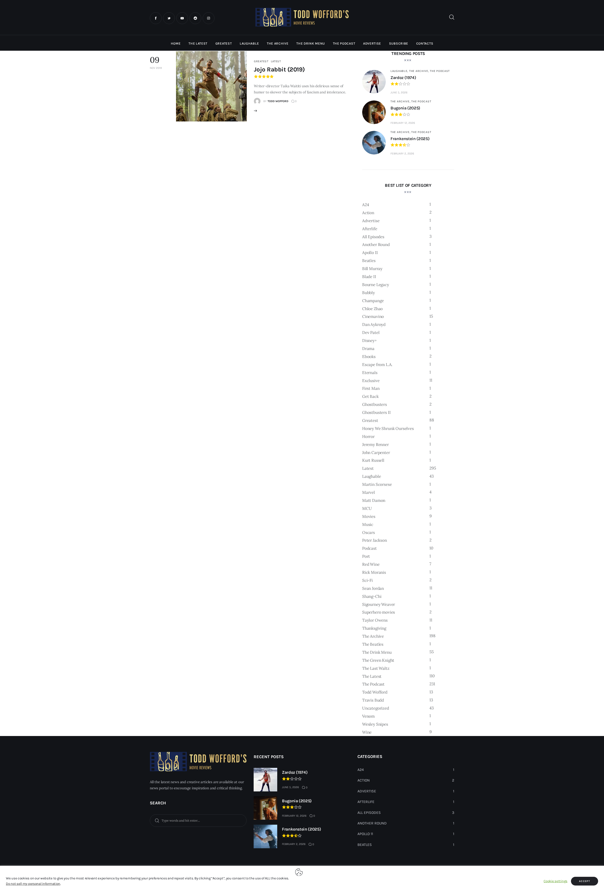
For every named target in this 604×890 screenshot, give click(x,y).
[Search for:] (198, 820)
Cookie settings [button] (555, 881)
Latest (276, 61)
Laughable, (399, 71)
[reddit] (195, 18)
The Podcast (440, 71)
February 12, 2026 (402, 123)
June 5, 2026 (398, 92)
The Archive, (419, 71)
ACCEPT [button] (584, 881)
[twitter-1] (169, 18)
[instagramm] (208, 18)
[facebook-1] (156, 18)
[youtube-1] (182, 18)
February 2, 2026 (402, 153)
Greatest (261, 61)
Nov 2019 (156, 68)
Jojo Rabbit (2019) (279, 69)
